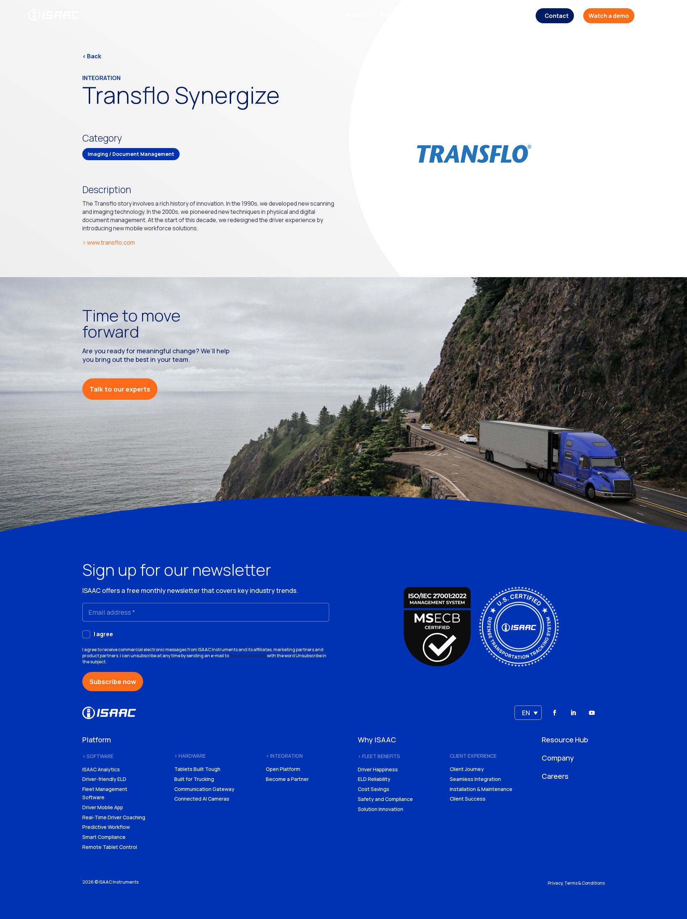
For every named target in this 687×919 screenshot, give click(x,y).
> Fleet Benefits (379, 756)
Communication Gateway (204, 789)
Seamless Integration (475, 779)
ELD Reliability (374, 779)
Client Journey (467, 769)
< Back (91, 56)
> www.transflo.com (108, 242)
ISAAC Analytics (101, 769)
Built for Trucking (194, 779)
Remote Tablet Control (109, 847)
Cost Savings (373, 789)
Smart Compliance (104, 837)
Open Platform (283, 769)
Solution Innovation (380, 809)
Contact (557, 16)
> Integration (284, 755)
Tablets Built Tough (197, 769)
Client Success (468, 798)
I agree (103, 634)
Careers (515, 16)
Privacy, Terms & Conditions (576, 883)
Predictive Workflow (106, 827)
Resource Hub (439, 16)
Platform (358, 16)
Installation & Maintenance (481, 789)
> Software (97, 756)
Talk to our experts (119, 389)
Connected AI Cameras (201, 798)
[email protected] (248, 656)
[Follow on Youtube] (592, 712)
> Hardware (190, 755)
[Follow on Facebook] (554, 712)
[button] (528, 713)
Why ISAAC (395, 16)
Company (481, 16)
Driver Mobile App (102, 807)
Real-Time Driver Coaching (113, 817)
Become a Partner (287, 779)
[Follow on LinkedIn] (573, 712)
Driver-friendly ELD (104, 779)
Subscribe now (112, 681)
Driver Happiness (378, 769)
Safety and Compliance (385, 799)
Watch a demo (609, 16)
